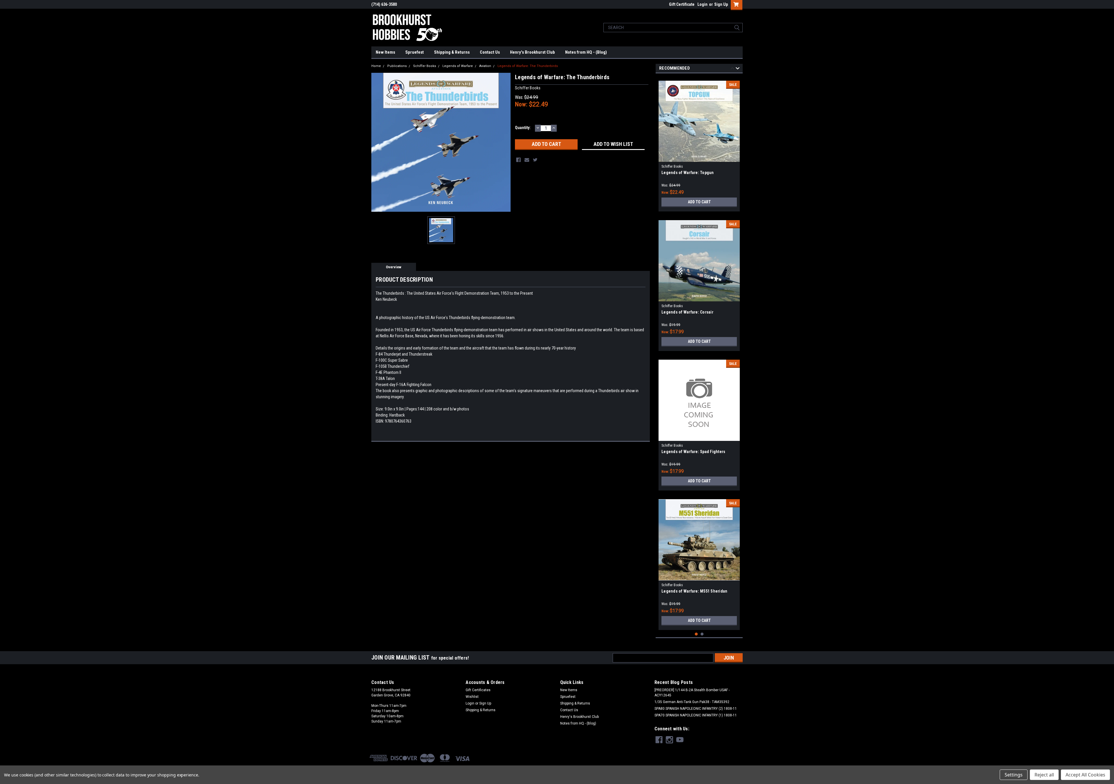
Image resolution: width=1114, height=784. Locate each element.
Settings (1014, 775)
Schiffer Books (424, 66)
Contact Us (490, 52)
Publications (397, 66)
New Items (385, 52)
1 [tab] (696, 634)
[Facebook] (518, 159)
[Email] (527, 159)
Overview (393, 267)
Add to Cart (699, 202)
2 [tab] (702, 634)
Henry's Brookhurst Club (532, 52)
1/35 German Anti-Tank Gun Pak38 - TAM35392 (691, 702)
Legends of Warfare (457, 66)
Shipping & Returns (452, 52)
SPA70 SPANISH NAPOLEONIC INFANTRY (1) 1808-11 (695, 715)
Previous (732, 69)
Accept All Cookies (1085, 775)
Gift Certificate (682, 4)
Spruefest (414, 52)
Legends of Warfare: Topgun (687, 172)
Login (702, 4)
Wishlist (472, 697)
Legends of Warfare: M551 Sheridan (694, 591)
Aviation (485, 66)
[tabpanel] (699, 143)
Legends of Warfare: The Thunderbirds (528, 66)
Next (737, 69)
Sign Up (721, 4)
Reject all (1044, 775)
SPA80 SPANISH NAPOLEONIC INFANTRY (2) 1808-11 (695, 709)
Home (376, 66)
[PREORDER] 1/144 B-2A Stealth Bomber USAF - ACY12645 (692, 692)
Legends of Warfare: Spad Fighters (693, 451)
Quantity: (523, 127)
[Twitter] (535, 159)
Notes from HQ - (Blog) (586, 52)
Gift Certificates (478, 690)
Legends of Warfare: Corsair (687, 312)
